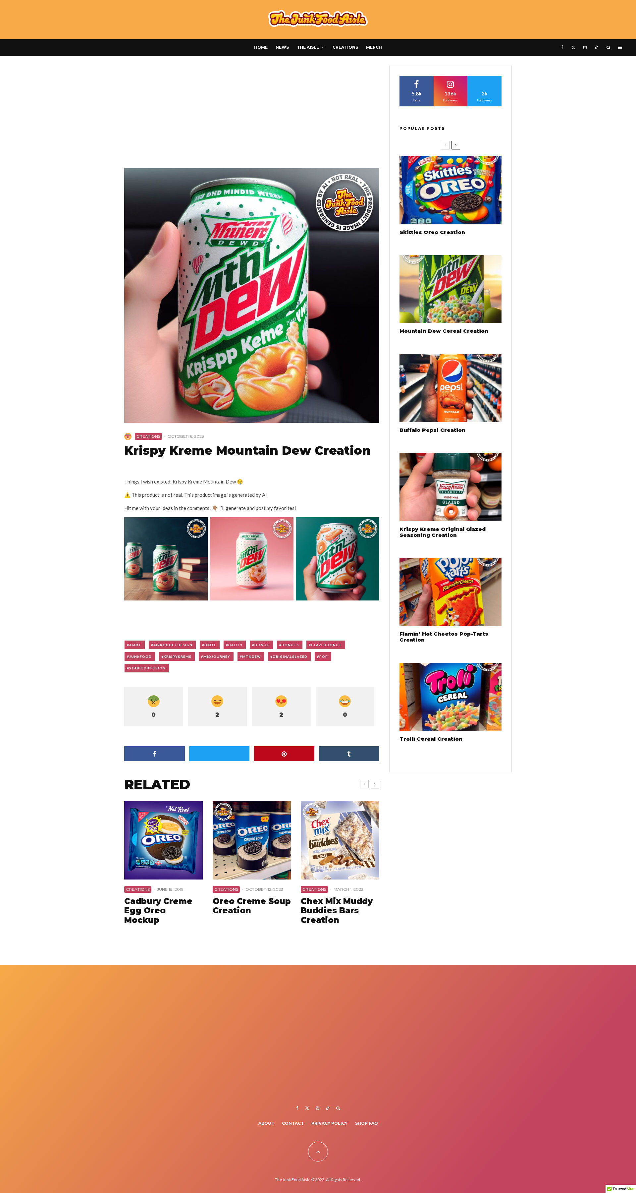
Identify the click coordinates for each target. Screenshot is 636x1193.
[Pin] (284, 753)
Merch (374, 47)
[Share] (154, 753)
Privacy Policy (329, 1123)
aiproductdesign (172, 645)
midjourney (216, 656)
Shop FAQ (366, 1123)
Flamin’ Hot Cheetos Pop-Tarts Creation (443, 637)
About (266, 1123)
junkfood (140, 656)
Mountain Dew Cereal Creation (443, 331)
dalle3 (235, 645)
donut (262, 645)
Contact (293, 1123)
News (282, 47)
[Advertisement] (251, 114)
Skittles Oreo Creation (432, 232)
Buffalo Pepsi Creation (432, 430)
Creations (345, 47)
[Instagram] (585, 47)
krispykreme (177, 656)
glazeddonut (326, 645)
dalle (210, 645)
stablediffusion (147, 668)
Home (261, 47)
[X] (573, 47)
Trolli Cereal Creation (430, 739)
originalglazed (290, 656)
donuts (290, 645)
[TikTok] (597, 47)
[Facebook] (562, 47)
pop (323, 656)
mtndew (251, 656)
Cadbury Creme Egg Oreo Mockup (158, 911)
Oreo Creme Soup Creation (252, 906)
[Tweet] (219, 753)
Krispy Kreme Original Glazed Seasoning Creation (442, 532)
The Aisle (308, 47)
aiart (135, 645)
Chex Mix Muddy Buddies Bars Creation (337, 911)
